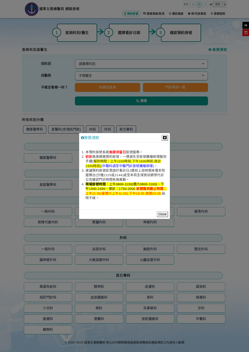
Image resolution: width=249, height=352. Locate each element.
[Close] (165, 138)
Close (162, 214)
